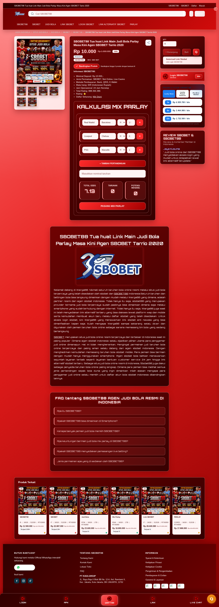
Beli (186, 52)
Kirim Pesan (26, 567)
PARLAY (134, 24)
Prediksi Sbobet (196, 93)
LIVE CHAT (196, 602)
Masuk (202, 6)
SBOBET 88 (77, 32)
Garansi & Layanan (155, 580)
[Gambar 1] (21, 91)
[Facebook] (16, 580)
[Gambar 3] (43, 91)
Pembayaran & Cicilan (156, 575)
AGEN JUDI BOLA (22, 32)
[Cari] (32, 13)
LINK (152, 602)
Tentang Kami (86, 558)
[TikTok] (30, 580)
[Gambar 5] (21, 102)
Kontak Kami (86, 562)
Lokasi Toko (85, 567)
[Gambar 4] (54, 91)
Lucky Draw (169, 94)
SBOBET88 (173, 6)
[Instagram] (23, 580)
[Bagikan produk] (148, 43)
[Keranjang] (191, 14)
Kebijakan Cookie (154, 567)
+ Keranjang (172, 52)
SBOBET (185, 6)
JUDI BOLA (50, 24)
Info (198, 76)
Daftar (194, 6)
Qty (164, 39)
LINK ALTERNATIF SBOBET (112, 24)
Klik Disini (97, 97)
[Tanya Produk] (196, 52)
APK (66, 602)
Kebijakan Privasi (154, 562)
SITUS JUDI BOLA (40, 32)
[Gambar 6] (32, 102)
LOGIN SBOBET (86, 24)
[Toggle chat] (211, 598)
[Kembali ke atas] (212, 591)
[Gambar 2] (32, 91)
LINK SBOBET (67, 24)
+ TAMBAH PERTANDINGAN (112, 163)
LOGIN (23, 602)
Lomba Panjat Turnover (182, 93)
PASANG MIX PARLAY (112, 206)
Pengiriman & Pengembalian (159, 571)
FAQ (82, 571)
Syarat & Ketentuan (155, 558)
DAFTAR (109, 603)
